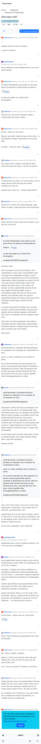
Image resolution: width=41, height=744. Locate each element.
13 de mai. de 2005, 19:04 (29, 81)
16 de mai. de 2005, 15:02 (27, 633)
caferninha (7, 344)
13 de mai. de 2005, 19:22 (27, 160)
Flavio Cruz (7, 37)
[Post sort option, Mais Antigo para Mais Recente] (4, 31)
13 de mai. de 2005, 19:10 (27, 111)
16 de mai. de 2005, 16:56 (29, 709)
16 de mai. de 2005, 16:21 (27, 678)
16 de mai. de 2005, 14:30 (29, 612)
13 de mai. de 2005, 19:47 (27, 201)
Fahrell (6, 557)
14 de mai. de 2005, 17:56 (25, 387)
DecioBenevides (9, 537)
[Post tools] (38, 55)
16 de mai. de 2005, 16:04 (29, 650)
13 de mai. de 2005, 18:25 (29, 37)
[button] (3, 741)
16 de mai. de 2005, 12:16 (27, 455)
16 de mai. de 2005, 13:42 (26, 557)
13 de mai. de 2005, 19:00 (18, 64)
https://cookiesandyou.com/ (15, 721)
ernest (6, 236)
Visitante (7, 111)
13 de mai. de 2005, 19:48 (29, 219)
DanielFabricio (9, 62)
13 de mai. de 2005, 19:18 (29, 129)
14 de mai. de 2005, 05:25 (29, 344)
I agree (20, 725)
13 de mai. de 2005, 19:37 (29, 177)
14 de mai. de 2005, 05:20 (25, 236)
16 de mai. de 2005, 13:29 (18, 540)
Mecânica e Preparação (10, 21)
